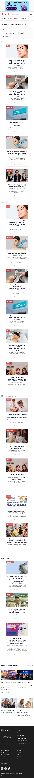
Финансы (3, 748)
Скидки (16, 18)
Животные (6, 36)
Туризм (19, 752)
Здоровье (6, 30)
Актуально (20, 748)
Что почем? (4, 763)
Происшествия (5, 754)
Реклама (20, 733)
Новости (4, 18)
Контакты (3, 740)
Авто (2, 752)
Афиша (3, 756)
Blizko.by (27, 772)
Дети (21, 33)
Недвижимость (5, 750)
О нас (19, 730)
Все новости (29, 665)
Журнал (23, 18)
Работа (19, 754)
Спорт (19, 759)
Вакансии (20, 735)
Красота (15, 30)
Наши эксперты (22, 740)
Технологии (4, 761)
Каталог (10, 18)
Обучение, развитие (9, 33)
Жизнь (2, 759)
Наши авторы (21, 738)
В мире (19, 756)
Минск (19, 750)
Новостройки (21, 743)
